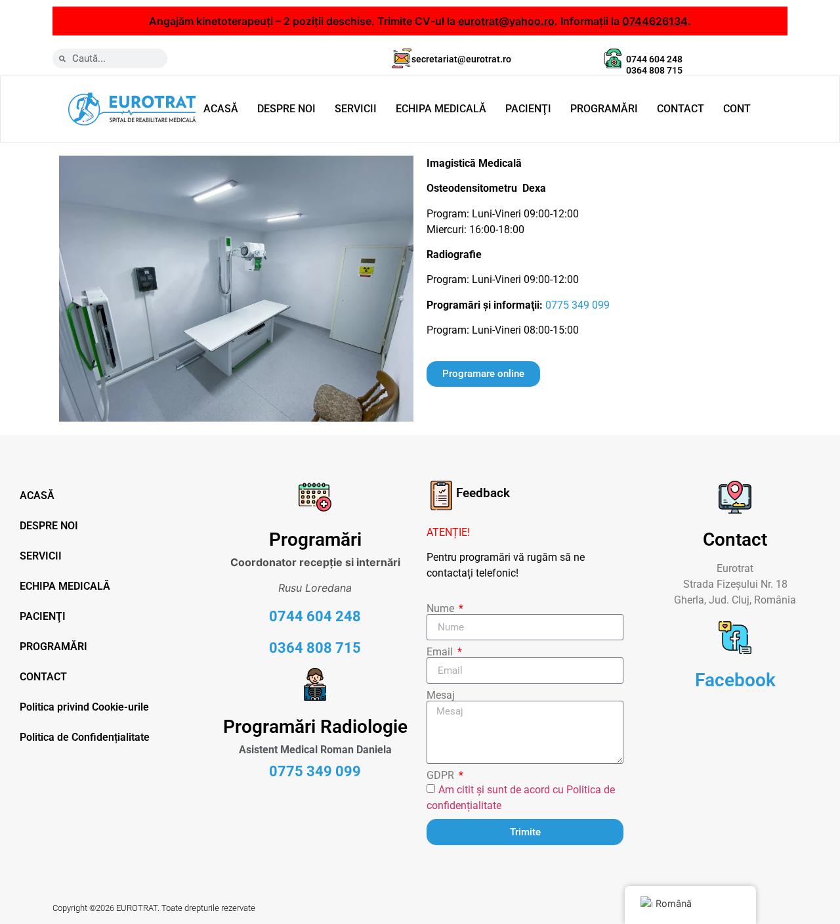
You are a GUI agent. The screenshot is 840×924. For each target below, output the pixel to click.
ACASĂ (220, 108)
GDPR (442, 775)
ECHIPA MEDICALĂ (441, 108)
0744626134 (655, 21)
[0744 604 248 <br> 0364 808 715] (613, 58)
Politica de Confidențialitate (85, 737)
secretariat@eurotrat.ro (461, 59)
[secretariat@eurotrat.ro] (401, 58)
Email (441, 652)
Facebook (735, 680)
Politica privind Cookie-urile (84, 707)
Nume (442, 609)
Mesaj (441, 695)
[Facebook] (735, 637)
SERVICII (356, 108)
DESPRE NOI (286, 108)
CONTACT (680, 108)
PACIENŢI (528, 108)
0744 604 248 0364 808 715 (654, 65)
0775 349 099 (577, 305)
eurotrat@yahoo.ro (506, 21)
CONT (737, 108)
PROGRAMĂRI (604, 108)
